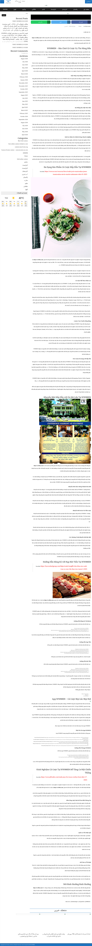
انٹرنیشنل (64, 9)
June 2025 (25, 101)
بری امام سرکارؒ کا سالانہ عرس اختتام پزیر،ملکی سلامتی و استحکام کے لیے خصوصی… (28, 935)
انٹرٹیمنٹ (53, 9)
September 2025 (23, 92)
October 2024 (24, 116)
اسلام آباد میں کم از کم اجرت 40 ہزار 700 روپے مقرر (78, 934)
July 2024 (25, 125)
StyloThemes (32, 944)
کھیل (15, 9)
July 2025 (25, 98)
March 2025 (24, 110)
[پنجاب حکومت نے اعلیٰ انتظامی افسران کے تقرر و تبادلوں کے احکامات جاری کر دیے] (53, 922)
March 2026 (24, 74)
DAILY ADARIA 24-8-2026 (20, 21)
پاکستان (75, 9)
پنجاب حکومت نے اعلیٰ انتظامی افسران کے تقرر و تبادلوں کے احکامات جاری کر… (53, 935)
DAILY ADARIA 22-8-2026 (20, 44)
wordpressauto (87, 26)
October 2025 (24, 89)
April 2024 (25, 134)
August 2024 (24, 122)
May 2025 (25, 104)
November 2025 (23, 86)
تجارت (26, 180)
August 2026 (24, 58)
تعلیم (26, 183)
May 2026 (25, 68)
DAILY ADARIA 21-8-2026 (20, 47)
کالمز (43, 9)
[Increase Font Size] (33, 26)
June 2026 (25, 64)
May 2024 (25, 131)
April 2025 (25, 107)
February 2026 (24, 77)
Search (27, 13)
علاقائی (34, 9)
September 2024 (23, 119)
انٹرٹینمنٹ (25, 168)
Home (80, 26)
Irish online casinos (22, 159)
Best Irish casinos (23, 141)
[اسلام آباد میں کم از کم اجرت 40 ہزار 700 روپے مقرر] (79, 922)
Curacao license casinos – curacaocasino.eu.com (14, 150)
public (26, 162)
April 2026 (25, 71)
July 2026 (25, 61)
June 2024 (25, 128)
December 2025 (23, 83)
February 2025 (24, 113)
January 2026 (24, 80)
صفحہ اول (86, 9)
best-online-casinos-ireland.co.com (18, 144)
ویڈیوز (24, 9)
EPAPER (5, 9)
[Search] (2, 1)
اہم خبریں (25, 174)
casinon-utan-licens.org (21, 147)
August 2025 (24, 95)
